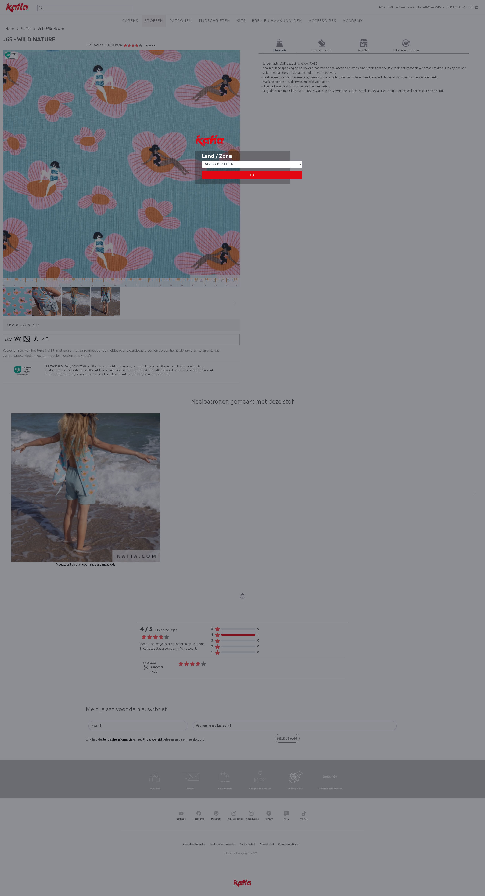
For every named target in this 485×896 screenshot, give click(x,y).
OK (252, 175)
